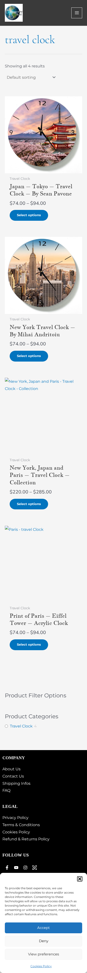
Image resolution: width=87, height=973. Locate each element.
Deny (43, 941)
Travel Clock (21, 726)
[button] (79, 878)
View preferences (43, 954)
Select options (29, 215)
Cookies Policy (41, 966)
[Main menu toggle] (76, 12)
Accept (43, 927)
